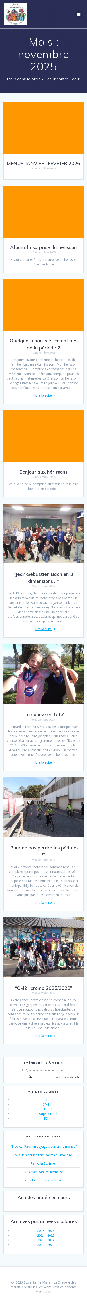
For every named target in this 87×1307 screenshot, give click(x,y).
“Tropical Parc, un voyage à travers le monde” (43, 1146)
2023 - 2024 (45, 1240)
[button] (30, 1077)
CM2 (46, 1100)
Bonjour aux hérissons (43, 472)
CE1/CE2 (46, 1109)
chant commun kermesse (43, 1180)
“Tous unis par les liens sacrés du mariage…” (44, 1155)
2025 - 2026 (45, 1231)
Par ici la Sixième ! (43, 1163)
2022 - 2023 (45, 1245)
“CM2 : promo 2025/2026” (43, 988)
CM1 (46, 1104)
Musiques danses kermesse (44, 1172)
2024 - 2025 (45, 1235)
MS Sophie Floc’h (46, 1114)
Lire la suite (43, 395)
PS (46, 1118)
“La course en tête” (44, 714)
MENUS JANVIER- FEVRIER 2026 (43, 163)
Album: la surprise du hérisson (43, 247)
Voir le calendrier (66, 1077)
